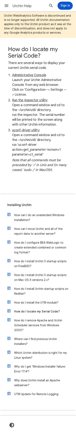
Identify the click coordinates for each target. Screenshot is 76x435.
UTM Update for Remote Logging (36, 394)
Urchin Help (22, 6)
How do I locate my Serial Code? (37, 311)
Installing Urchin (19, 205)
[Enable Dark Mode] (12, 425)
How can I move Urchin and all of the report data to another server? (38, 231)
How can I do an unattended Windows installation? (39, 217)
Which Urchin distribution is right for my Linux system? (40, 355)
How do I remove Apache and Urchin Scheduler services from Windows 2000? (38, 325)
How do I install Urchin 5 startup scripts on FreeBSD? (40, 263)
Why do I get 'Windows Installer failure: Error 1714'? (40, 369)
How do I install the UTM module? (36, 302)
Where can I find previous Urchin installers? (35, 341)
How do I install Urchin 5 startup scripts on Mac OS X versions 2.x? (40, 277)
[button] (6, 6)
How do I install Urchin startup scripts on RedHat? (41, 291)
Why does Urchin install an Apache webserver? (37, 382)
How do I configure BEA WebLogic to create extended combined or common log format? (40, 247)
